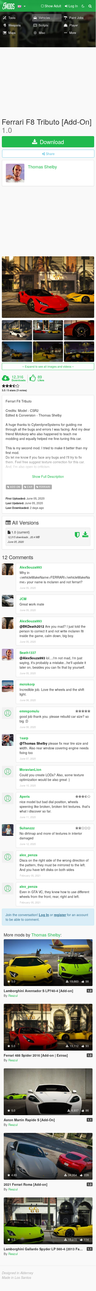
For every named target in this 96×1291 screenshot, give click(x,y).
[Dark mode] (83, 6)
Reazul (13, 995)
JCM (23, 598)
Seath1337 (28, 652)
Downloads (19, 380)
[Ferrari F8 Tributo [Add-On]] (48, 287)
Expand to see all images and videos (48, 366)
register (60, 914)
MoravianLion (30, 769)
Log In (44, 914)
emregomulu (29, 711)
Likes (41, 380)
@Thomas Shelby (33, 743)
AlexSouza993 (31, 567)
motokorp (27, 684)
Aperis (25, 796)
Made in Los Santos (16, 1277)
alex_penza (28, 854)
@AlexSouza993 (32, 658)
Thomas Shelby (42, 167)
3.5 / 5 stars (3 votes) (14, 390)
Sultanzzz (27, 828)
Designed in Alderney (17, 1272)
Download (51, 142)
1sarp (24, 738)
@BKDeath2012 (32, 626)
